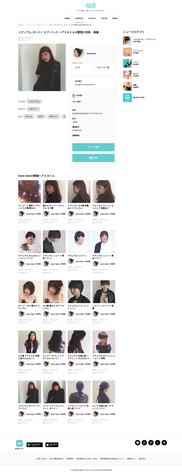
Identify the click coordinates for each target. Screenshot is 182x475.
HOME (67, 18)
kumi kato (91, 53)
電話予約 (93, 158)
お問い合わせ (41, 459)
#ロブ (41, 116)
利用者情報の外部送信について (112, 459)
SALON (104, 18)
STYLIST (92, 18)
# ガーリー (33, 109)
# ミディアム (34, 101)
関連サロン (131, 459)
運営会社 (142, 459)
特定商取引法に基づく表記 (86, 459)
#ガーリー (53, 116)
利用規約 (69, 459)
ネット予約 (93, 147)
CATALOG (79, 18)
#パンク (29, 116)
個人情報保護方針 (57, 459)
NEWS (115, 18)
